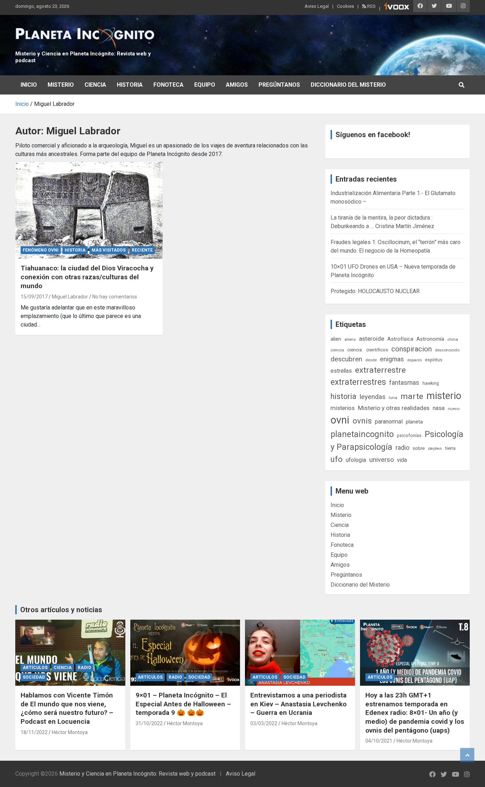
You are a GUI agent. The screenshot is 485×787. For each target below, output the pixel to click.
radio (402, 447)
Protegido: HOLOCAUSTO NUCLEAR (375, 291)
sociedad (34, 677)
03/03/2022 (263, 723)
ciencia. (355, 349)
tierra (450, 448)
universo (381, 459)
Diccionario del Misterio (348, 84)
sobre (419, 448)
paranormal (389, 421)
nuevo (453, 408)
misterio (443, 395)
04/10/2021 (378, 741)
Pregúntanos (279, 84)
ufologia (356, 460)
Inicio (29, 84)
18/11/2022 (34, 732)
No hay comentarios (114, 297)
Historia (130, 84)
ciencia (337, 349)
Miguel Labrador (70, 297)
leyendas (373, 397)
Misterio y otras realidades (394, 407)
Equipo (204, 84)
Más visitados (109, 250)
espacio (414, 359)
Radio (84, 667)
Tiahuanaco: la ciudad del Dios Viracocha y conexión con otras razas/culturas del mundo (87, 277)
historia (343, 396)
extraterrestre (380, 370)
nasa (439, 408)
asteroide (371, 338)
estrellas (341, 371)
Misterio (61, 84)
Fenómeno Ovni (41, 250)
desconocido (447, 349)
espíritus (433, 359)
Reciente (142, 250)
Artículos (35, 667)
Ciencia (95, 84)
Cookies (345, 6)
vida (402, 460)
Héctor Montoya (70, 732)
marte (411, 396)
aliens (350, 339)
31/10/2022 (149, 723)
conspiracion (411, 349)
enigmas (392, 359)
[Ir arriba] (467, 755)
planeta (414, 422)
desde (371, 359)
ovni (340, 420)
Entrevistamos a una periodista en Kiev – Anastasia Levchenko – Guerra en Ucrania (298, 704)
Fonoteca (168, 84)
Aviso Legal (317, 6)
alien (336, 339)
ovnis (362, 420)
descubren (346, 359)
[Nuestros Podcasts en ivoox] (396, 7)
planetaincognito (362, 434)
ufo (337, 459)
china (452, 339)
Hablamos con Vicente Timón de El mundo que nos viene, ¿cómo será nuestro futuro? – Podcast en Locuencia (67, 708)
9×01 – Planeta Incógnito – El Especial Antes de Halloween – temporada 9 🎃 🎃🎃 (183, 704)
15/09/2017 (34, 297)
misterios (343, 408)
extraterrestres (358, 382)
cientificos (377, 349)
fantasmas (404, 382)
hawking (431, 383)
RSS (371, 6)
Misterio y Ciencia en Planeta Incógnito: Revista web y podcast (137, 773)
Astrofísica (400, 339)
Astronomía (430, 339)
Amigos (237, 84)
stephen (435, 448)
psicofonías (409, 435)
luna (393, 397)
